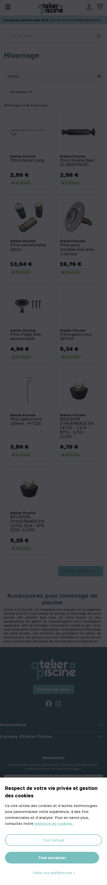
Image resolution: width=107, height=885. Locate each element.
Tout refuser (54, 840)
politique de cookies (53, 823)
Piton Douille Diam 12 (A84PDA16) (77, 162)
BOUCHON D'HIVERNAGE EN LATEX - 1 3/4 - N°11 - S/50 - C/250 (77, 428)
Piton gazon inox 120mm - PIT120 (26, 421)
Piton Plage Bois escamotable (25, 336)
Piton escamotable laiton (28, 247)
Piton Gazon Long (27, 160)
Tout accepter (52, 857)
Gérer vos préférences (53, 872)
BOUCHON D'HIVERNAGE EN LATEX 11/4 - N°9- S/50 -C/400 (27, 523)
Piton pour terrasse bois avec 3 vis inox (77, 249)
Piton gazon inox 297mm (76, 336)
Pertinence (22, 92)
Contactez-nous (53, 689)
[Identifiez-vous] (89, 7)
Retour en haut (80, 571)
